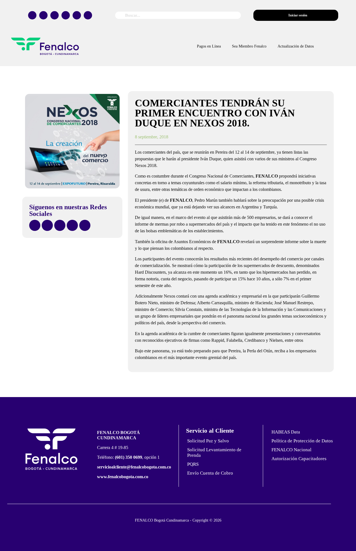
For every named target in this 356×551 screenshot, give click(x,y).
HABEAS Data (285, 432)
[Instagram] (54, 15)
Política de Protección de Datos (302, 440)
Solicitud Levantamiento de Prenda (214, 452)
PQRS (193, 464)
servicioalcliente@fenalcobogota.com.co (134, 467)
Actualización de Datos (296, 46)
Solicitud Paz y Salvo (208, 440)
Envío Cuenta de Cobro (210, 473)
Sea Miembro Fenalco (249, 46)
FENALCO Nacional (291, 449)
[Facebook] (32, 15)
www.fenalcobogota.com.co (122, 476)
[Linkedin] (88, 15)
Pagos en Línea (209, 46)
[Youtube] (77, 15)
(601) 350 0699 (128, 457)
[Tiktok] (65, 15)
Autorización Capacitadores (299, 458)
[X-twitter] (43, 15)
